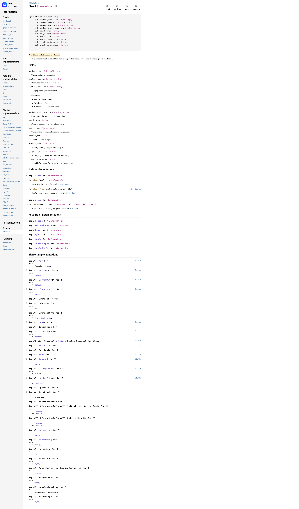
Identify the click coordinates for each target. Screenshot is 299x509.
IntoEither (45, 345)
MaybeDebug (45, 439)
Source (138, 189)
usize (63, 33)
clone (36, 180)
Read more (64, 184)
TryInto (47, 378)
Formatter (60, 204)
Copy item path (56, 6)
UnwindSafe (41, 248)
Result (79, 204)
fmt (34, 204)
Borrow (43, 270)
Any (41, 260)
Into (45, 331)
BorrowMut (44, 279)
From (41, 322)
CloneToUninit (47, 289)
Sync (37, 234)
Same (41, 354)
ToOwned (43, 359)
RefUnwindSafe (43, 225)
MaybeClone (45, 430)
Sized (47, 266)
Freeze (39, 220)
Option (58, 19)
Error (92, 204)
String (66, 19)
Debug (38, 199)
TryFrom (47, 368)
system (36, 3)
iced (10, 3)
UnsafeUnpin (42, 243)
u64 (57, 36)
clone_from (38, 189)
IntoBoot (61, 341)
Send (37, 230)
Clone (38, 175)
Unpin (38, 239)
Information (55, 175)
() (85, 204)
